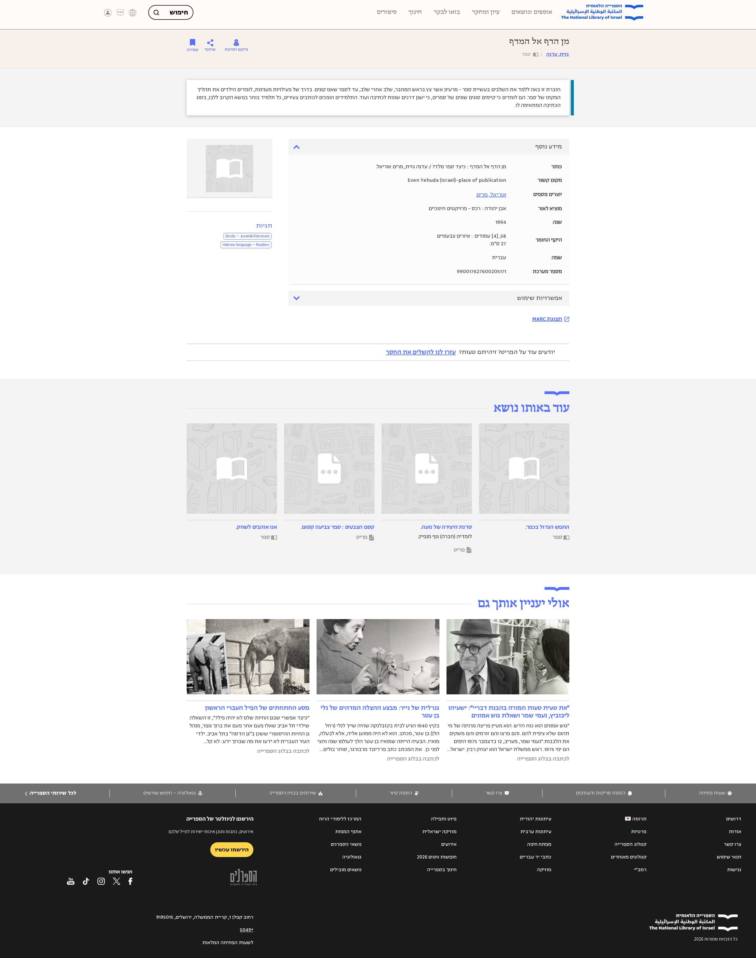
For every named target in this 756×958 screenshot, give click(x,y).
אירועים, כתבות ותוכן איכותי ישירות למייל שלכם (211, 831)
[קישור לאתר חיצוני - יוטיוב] (70, 881)
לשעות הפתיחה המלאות (227, 942)
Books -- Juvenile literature (247, 236)
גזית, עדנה (557, 54)
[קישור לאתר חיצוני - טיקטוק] (85, 881)
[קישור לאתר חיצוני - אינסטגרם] (101, 881)
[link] (715, 793)
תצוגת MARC (547, 319)
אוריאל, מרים (491, 194)
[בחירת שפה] (132, 13)
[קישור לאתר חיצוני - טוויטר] (116, 881)
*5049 (246, 929)
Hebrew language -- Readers (246, 244)
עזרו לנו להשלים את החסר (421, 352)
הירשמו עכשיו (232, 849)
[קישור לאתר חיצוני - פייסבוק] (130, 881)
